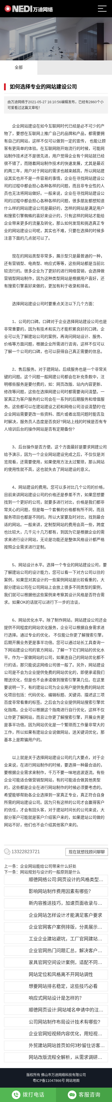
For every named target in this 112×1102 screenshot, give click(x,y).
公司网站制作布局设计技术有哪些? (64, 1021)
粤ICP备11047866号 (49, 1081)
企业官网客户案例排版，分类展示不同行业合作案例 (67, 927)
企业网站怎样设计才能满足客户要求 (65, 915)
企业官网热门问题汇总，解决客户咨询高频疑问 (67, 950)
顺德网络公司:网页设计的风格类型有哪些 (67, 879)
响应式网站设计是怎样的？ (56, 998)
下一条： (42, 872)
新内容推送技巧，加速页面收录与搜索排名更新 (67, 903)
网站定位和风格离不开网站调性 (61, 974)
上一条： (40, 866)
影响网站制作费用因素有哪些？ (61, 891)
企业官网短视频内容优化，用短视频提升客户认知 (67, 1033)
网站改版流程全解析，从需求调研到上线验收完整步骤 (67, 1057)
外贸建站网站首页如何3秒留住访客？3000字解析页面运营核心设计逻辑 (67, 1045)
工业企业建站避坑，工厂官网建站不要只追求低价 (67, 938)
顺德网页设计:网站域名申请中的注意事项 (67, 1009)
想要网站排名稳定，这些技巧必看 (63, 986)
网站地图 (73, 1081)
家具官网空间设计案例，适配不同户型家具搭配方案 (67, 962)
